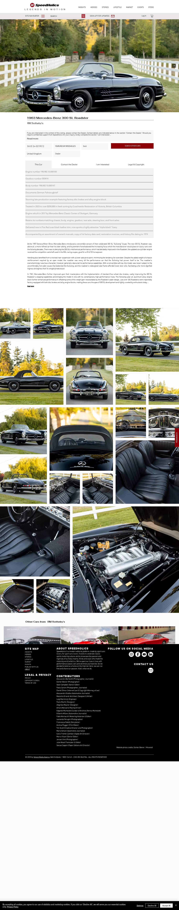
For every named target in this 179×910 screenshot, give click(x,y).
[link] (152, 16)
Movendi (149, 747)
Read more (32, 138)
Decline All (152, 905)
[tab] (38, 164)
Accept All (166, 905)
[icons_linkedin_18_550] (150, 654)
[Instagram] (131, 654)
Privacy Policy (12, 906)
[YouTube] (144, 654)
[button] (36, 16)
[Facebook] (137, 654)
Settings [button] (140, 905)
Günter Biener (139, 747)
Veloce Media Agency (42, 757)
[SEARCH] (83, 16)
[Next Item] (174, 66)
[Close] (175, 905)
